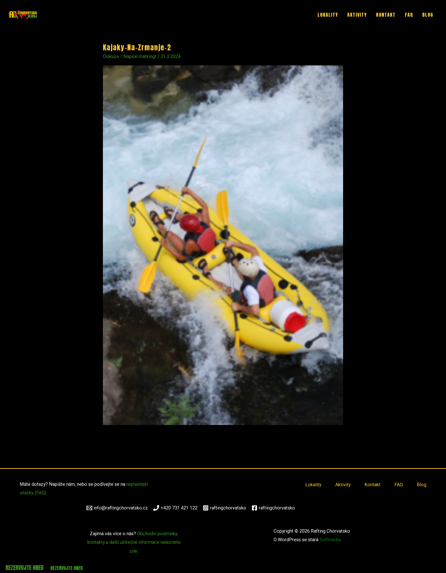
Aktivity (357, 14)
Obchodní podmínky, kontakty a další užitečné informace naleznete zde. (133, 542)
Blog (427, 14)
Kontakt (386, 14)
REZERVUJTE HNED (25, 567)
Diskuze (111, 56)
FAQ (409, 14)
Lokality (328, 14)
